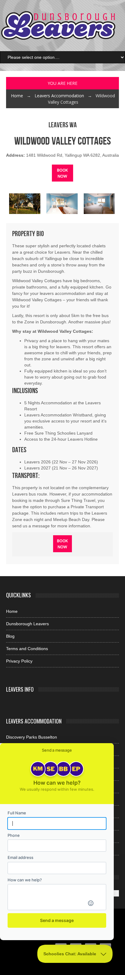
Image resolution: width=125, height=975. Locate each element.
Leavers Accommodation (59, 96)
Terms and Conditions (27, 648)
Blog (10, 636)
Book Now (62, 173)
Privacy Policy (19, 661)
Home (17, 96)
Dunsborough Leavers (27, 623)
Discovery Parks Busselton (31, 737)
